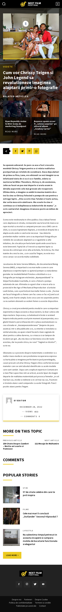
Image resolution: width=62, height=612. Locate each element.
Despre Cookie (41, 599)
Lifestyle (28, 531)
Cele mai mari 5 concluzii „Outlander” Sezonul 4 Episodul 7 (40, 515)
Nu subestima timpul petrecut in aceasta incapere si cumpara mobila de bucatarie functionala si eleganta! (40, 539)
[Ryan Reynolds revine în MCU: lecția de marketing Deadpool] (16, 109)
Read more (11, 132)
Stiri (25, 488)
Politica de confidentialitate (20, 602)
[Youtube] (43, 584)
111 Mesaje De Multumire (47, 443)
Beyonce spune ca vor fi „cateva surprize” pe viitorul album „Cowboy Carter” (45, 125)
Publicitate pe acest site (26, 606)
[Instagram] (27, 584)
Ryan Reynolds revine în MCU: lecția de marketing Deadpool (15, 124)
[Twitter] (35, 584)
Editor (21, 400)
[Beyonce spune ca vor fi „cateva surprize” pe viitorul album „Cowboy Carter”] (45, 109)
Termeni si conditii (43, 602)
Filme (26, 509)
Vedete (8, 66)
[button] (4, 4)
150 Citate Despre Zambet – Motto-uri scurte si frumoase (16, 446)
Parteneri (28, 599)
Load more (11, 555)
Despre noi (16, 599)
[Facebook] (19, 584)
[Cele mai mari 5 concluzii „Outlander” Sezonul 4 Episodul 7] (11, 516)
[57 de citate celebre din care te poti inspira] (11, 494)
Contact (42, 606)
